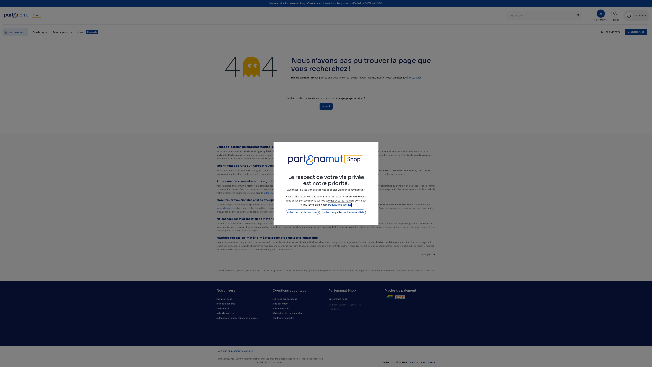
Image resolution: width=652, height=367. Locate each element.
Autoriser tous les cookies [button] (302, 212)
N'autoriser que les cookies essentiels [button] (342, 212)
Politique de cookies (339, 205)
